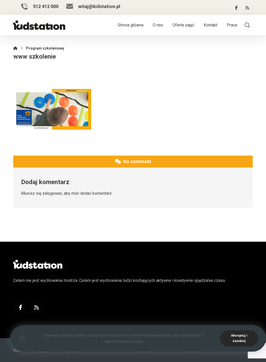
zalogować (52, 193)
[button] (236, 8)
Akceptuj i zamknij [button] (239, 338)
